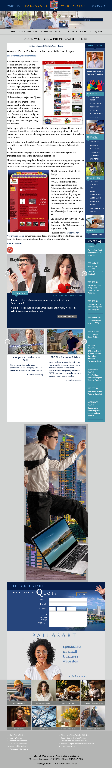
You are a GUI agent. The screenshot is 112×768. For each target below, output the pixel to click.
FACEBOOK (94, 145)
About (58, 31)
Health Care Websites (18, 741)
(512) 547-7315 (98, 5)
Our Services (45, 31)
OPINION (93, 212)
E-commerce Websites (19, 749)
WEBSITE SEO (95, 117)
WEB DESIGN (94, 107)
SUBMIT (82, 594)
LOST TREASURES (97, 208)
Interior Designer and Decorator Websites (78, 743)
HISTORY (93, 205)
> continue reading (35, 374)
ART (91, 188)
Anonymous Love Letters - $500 (26, 359)
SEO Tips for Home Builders (65, 357)
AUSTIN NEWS (95, 201)
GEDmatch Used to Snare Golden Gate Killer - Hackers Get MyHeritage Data (94, 353)
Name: (43, 599)
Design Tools (79, 31)
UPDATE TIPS (94, 159)
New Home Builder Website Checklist (95, 72)
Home (13, 31)
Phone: (43, 609)
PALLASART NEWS (96, 234)
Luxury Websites (16, 738)
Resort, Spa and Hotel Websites (73, 738)
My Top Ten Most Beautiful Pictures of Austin (95, 251)
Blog (67, 31)
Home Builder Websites (19, 746)
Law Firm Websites (68, 746)
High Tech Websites (17, 735)
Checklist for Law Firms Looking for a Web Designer (95, 305)
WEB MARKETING (96, 114)
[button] (19, 692)
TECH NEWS (94, 155)
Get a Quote (95, 31)
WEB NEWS (94, 110)
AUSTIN (92, 191)
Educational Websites (18, 743)
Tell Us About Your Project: (42, 619)
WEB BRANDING (95, 103)
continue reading (67, 316)
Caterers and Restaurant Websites (74, 741)
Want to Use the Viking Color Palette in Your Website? (94, 287)
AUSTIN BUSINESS (96, 194)
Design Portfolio (28, 31)
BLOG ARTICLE (95, 142)
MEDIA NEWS (94, 149)
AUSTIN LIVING (95, 198)
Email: (43, 604)
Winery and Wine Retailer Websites (75, 735)
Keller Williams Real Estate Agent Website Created (95, 374)
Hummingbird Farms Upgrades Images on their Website (94, 409)
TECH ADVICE (95, 152)
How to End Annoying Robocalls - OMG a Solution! (40, 301)
